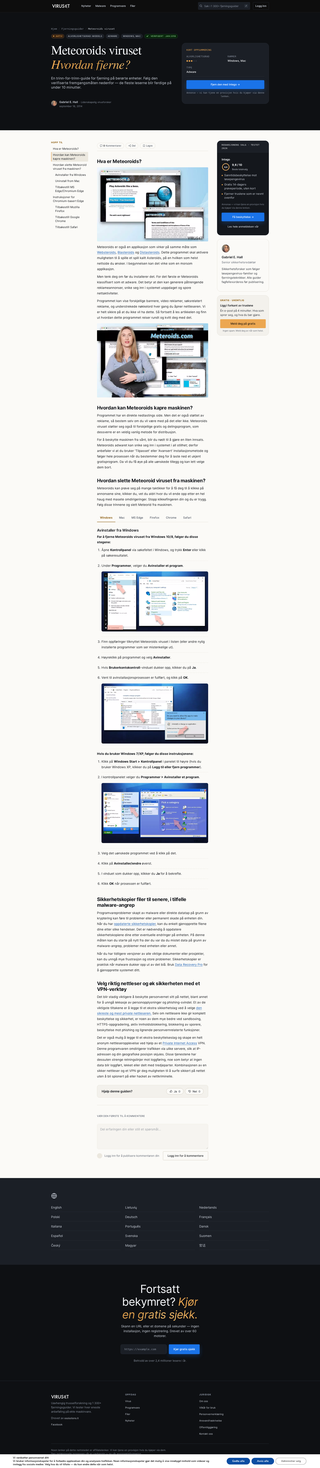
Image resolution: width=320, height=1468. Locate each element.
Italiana (56, 1226)
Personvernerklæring (211, 1414)
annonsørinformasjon (129, 1453)
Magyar (130, 1245)
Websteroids (106, 252)
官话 (202, 1245)
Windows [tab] (106, 517)
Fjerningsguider (72, 28)
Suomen (205, 1236)
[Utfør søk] (201, 6)
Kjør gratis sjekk (184, 1349)
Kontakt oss (206, 1433)
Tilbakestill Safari (66, 227)
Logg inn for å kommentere (186, 1155)
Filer (132, 5)
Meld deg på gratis (243, 323)
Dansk (204, 1226)
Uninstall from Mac (67, 181)
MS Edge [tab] (137, 517)
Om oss (203, 1401)
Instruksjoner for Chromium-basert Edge (68, 199)
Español (57, 1236)
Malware (100, 5)
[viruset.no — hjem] (63, 6)
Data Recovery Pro (189, 964)
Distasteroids (149, 252)
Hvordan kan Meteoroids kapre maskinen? (69, 156)
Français (205, 1217)
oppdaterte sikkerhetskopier (135, 924)
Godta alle (238, 1461)
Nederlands (208, 1207)
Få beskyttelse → (243, 216)
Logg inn (260, 5)
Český (55, 1245)
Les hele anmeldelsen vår (243, 226)
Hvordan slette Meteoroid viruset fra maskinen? (69, 166)
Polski (55, 1217)
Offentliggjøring (208, 1427)
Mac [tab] (122, 517)
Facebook (56, 1424)
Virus (128, 1401)
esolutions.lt (71, 1418)
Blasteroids (126, 252)
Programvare (118, 5)
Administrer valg (291, 1461)
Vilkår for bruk (207, 1407)
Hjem (54, 28)
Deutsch (131, 1217)
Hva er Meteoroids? (66, 148)
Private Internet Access (180, 1043)
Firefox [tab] (154, 517)
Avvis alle (263, 1461)
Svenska (131, 1236)
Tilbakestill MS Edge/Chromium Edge (69, 189)
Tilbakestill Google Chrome (67, 219)
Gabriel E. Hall (68, 102)
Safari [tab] (187, 517)
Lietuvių (131, 1207)
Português (133, 1226)
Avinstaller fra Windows (70, 175)
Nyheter (86, 5)
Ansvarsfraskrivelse (210, 1420)
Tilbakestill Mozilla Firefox (67, 209)
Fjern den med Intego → (225, 84)
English (56, 1207)
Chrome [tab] (171, 517)
